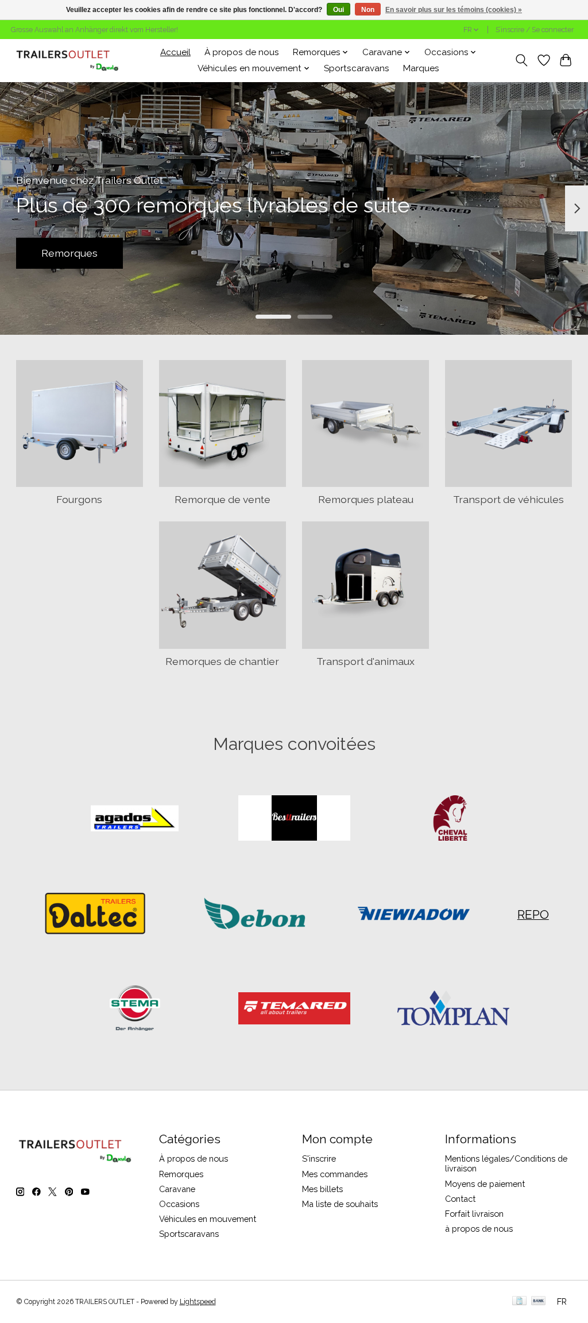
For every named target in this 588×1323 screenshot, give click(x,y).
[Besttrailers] (294, 819)
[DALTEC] (95, 914)
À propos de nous (241, 52)
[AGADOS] (135, 819)
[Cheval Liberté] (453, 819)
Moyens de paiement (485, 1184)
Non (367, 10)
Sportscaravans (356, 68)
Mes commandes (335, 1174)
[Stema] (135, 1009)
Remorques (181, 1174)
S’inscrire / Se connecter (535, 30)
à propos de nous (479, 1228)
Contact (460, 1199)
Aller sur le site (294, 253)
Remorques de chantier (222, 661)
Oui (338, 10)
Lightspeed (198, 1302)
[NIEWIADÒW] (414, 914)
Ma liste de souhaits (340, 1204)
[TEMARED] (294, 1009)
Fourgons (79, 499)
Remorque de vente (222, 499)
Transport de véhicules (508, 499)
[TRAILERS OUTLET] (71, 60)
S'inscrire (319, 1158)
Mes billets (322, 1189)
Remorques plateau (365, 499)
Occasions (179, 1204)
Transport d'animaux (365, 661)
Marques (421, 68)
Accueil (175, 52)
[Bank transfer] (538, 1301)
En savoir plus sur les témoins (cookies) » (453, 10)
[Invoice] (519, 1301)
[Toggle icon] (521, 60)
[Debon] (254, 914)
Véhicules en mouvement (207, 1219)
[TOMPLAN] (453, 1009)
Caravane (177, 1189)
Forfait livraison (474, 1213)
